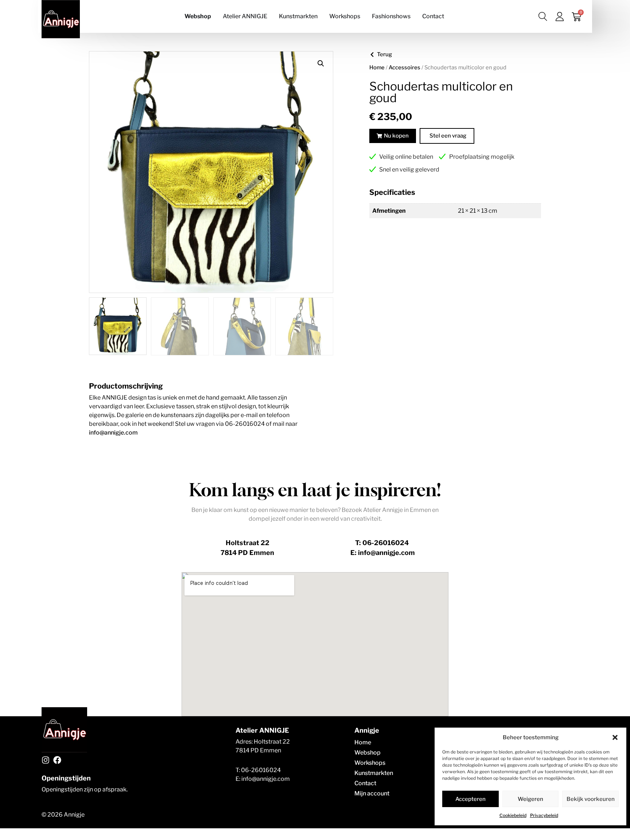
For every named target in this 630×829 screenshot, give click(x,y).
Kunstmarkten (373, 773)
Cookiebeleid (512, 815)
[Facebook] (57, 760)
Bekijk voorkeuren (591, 799)
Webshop (367, 752)
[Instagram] (46, 760)
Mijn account (371, 793)
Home (377, 67)
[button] (615, 737)
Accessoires (404, 67)
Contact (365, 783)
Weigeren (530, 799)
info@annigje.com (113, 432)
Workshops (369, 762)
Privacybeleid (544, 815)
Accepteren (470, 799)
